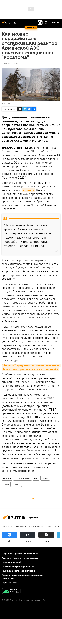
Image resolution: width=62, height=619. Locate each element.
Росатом (16, 484)
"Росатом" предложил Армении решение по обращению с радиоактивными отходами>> (31, 367)
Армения (7, 478)
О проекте (7, 553)
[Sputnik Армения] (9, 23)
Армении (29, 190)
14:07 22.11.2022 (10, 63)
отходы (45, 478)
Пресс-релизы (30, 557)
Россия (6, 484)
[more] (57, 251)
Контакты (6, 557)
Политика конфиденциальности (18, 566)
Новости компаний (11, 562)
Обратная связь (9, 582)
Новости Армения (22, 478)
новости (7, 526)
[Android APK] (11, 591)
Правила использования (26, 553)
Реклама (17, 557)
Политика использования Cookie (18, 570)
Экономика (36, 526)
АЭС (36, 478)
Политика (53, 526)
